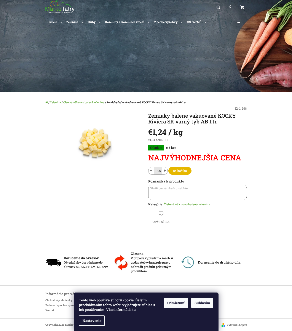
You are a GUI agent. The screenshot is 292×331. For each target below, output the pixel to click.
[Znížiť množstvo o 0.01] (151, 170)
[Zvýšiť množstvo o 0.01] (165, 170)
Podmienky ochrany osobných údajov (68, 305)
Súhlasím (202, 303)
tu (134, 309)
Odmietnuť (176, 303)
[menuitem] (54, 22)
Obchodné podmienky (58, 300)
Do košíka (180, 171)
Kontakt (50, 310)
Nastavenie (92, 320)
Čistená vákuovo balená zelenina (187, 204)
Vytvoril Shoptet (237, 324)
